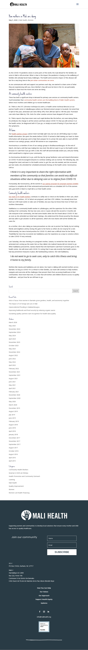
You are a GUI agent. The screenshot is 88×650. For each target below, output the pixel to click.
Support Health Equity (44, 599)
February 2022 (14, 369)
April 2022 (12, 365)
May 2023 (12, 349)
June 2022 (12, 359)
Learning (12, 480)
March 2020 (13, 405)
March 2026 (13, 322)
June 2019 (12, 418)
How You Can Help (44, 588)
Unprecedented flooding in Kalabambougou (24, 307)
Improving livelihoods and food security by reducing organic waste (32, 310)
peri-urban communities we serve (42, 80)
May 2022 (12, 362)
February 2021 (14, 392)
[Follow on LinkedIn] (48, 611)
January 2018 (13, 434)
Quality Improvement (16, 486)
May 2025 (12, 326)
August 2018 (13, 425)
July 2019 (12, 415)
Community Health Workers (18, 470)
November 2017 (14, 441)
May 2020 (12, 401)
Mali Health (23, 20)
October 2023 (13, 345)
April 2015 (12, 461)
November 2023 (14, 342)
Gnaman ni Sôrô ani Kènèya (18, 473)
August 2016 (13, 454)
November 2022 (14, 352)
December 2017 (14, 438)
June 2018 (12, 428)
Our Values (44, 592)
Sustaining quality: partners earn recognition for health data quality (32, 314)
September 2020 (14, 398)
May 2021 (12, 385)
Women (30, 20)
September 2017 (14, 444)
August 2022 (13, 355)
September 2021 (14, 375)
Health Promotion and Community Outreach (24, 476)
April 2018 (12, 431)
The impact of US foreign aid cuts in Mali (23, 304)
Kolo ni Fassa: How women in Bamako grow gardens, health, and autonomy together (39, 300)
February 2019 (14, 421)
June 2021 (12, 382)
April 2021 (12, 388)
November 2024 (14, 329)
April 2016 (12, 458)
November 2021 (14, 372)
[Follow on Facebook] (39, 611)
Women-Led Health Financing (19, 493)
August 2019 (13, 411)
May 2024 (12, 336)
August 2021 (13, 378)
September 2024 (14, 332)
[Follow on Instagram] (44, 611)
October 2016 (13, 451)
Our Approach (44, 596)
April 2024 (12, 339)
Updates (44, 603)
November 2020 (14, 395)
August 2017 (13, 448)
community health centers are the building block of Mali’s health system (49, 100)
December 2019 (14, 408)
